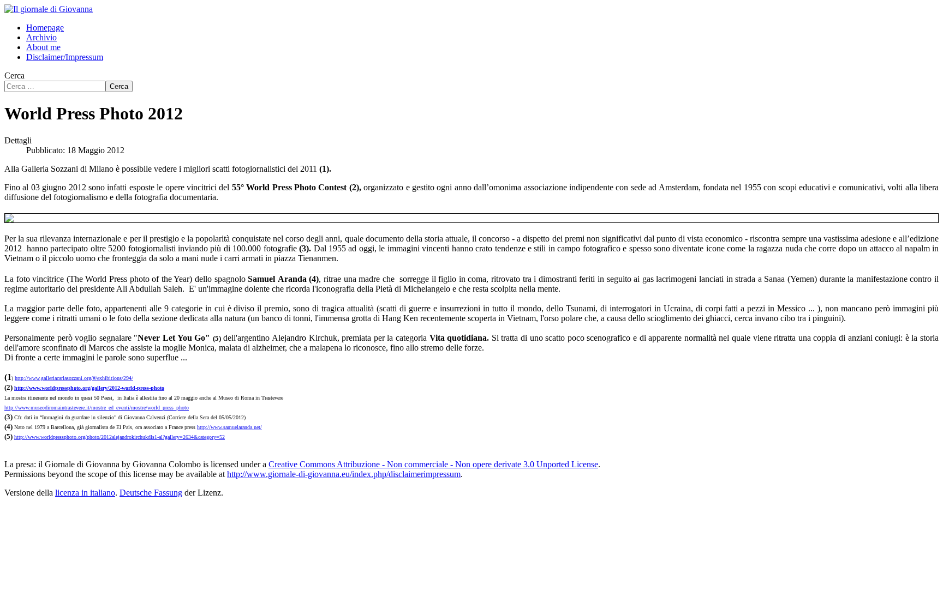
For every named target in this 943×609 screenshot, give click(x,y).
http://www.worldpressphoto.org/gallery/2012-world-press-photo (89, 388)
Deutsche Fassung (151, 492)
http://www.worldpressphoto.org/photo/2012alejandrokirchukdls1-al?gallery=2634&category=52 (119, 437)
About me (43, 47)
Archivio (41, 37)
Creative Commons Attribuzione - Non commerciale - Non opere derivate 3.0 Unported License (433, 464)
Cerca (14, 75)
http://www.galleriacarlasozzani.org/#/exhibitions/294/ (74, 378)
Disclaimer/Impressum (64, 57)
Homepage (45, 27)
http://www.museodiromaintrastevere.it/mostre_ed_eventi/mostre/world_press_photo (96, 408)
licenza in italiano (85, 492)
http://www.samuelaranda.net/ (229, 427)
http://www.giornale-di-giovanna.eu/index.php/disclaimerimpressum (344, 474)
